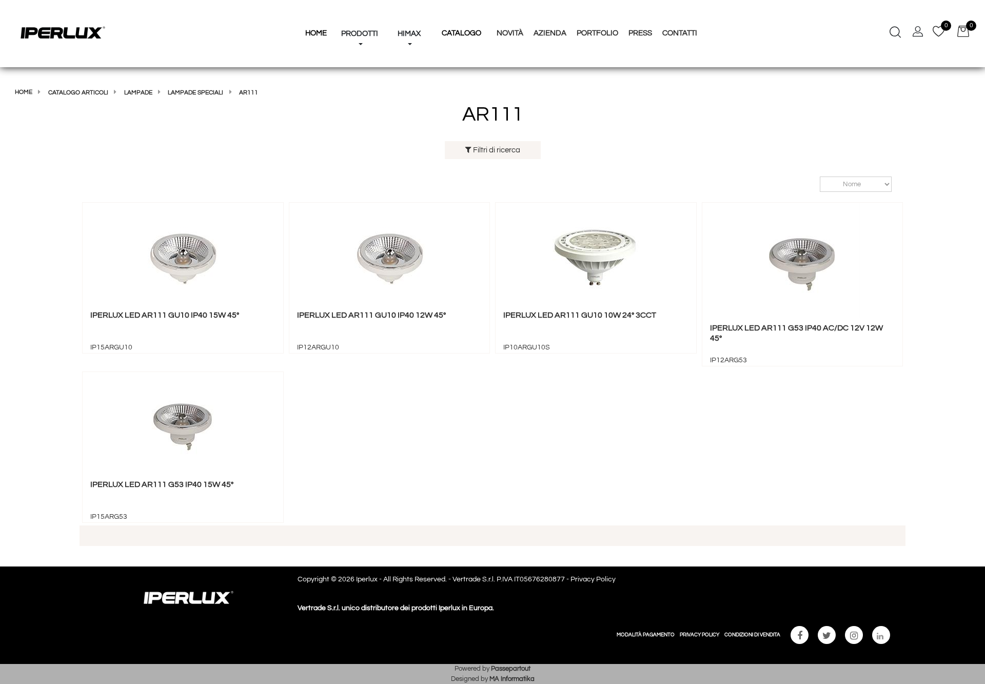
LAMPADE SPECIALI (195, 92)
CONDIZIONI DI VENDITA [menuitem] (752, 634)
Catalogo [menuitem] (461, 33)
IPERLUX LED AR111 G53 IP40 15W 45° (161, 484)
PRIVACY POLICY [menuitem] (699, 634)
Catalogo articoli (78, 92)
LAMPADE (138, 92)
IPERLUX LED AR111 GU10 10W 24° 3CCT (579, 315)
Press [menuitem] (640, 33)
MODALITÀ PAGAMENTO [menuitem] (646, 634)
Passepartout (510, 668)
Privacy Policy (593, 579)
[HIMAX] (408, 14)
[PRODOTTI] (359, 14)
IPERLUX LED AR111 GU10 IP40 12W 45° (371, 315)
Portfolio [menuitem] (597, 33)
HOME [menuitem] (316, 33)
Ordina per (815, 184)
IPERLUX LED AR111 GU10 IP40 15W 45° (164, 315)
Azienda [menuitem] (550, 33)
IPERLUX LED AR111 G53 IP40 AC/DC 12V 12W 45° (796, 333)
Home (23, 92)
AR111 (248, 92)
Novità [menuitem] (510, 33)
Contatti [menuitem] (679, 33)
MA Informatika (512, 678)
